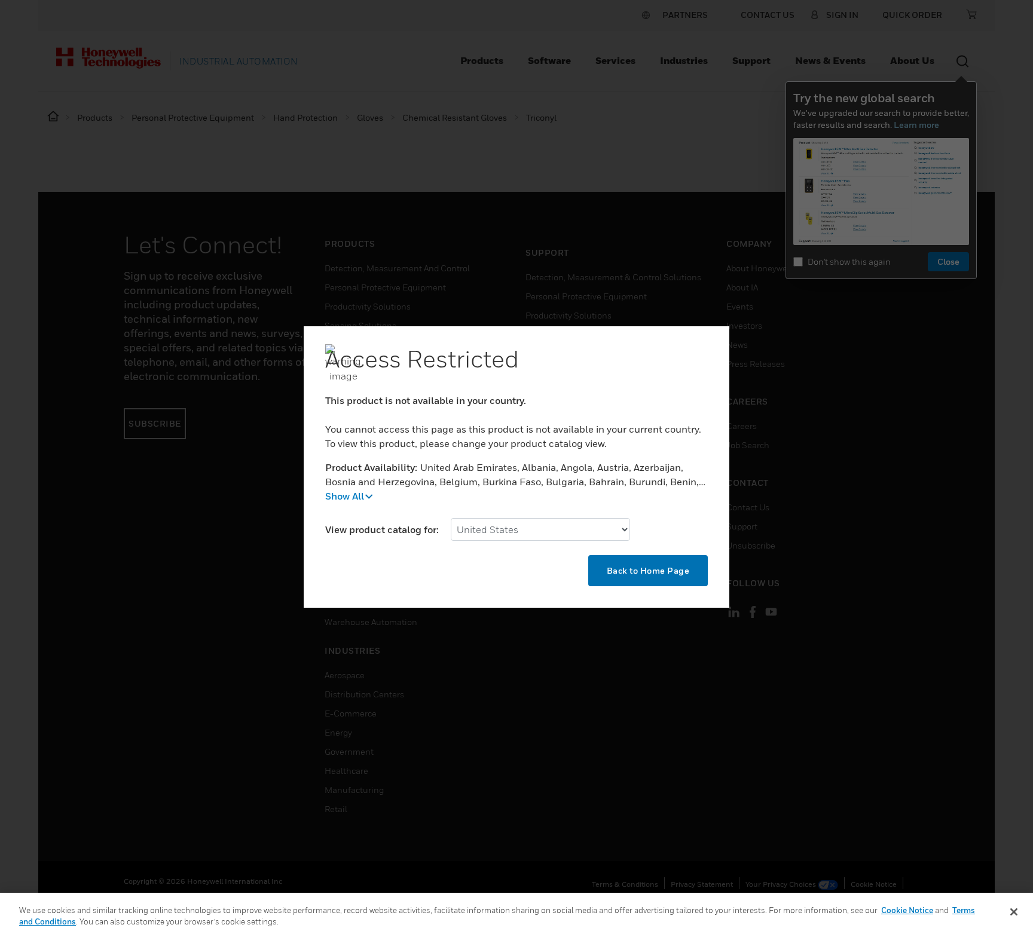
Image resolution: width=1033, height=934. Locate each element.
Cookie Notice (907, 910)
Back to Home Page (648, 570)
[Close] (1014, 912)
